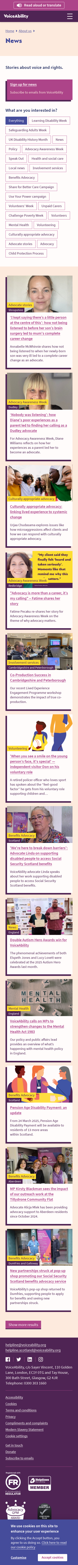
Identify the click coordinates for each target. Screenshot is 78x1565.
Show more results (23, 1324)
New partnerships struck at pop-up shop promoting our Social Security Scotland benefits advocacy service (38, 1276)
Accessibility (14, 1397)
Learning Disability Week (49, 120)
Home (9, 31)
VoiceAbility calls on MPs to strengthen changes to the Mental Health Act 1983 (37, 1026)
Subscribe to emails (19, 1458)
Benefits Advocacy (22, 177)
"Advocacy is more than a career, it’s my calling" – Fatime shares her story (39, 598)
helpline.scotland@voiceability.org (33, 1350)
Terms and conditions (21, 1410)
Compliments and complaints (26, 1423)
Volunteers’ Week (21, 206)
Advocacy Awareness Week (44, 149)
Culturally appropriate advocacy (31, 234)
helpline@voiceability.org (25, 1344)
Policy (13, 149)
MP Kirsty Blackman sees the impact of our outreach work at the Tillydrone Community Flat (39, 1194)
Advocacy (47, 244)
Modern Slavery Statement (24, 1429)
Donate (10, 1451)
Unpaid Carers (51, 206)
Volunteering (46, 225)
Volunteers (59, 215)
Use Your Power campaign (27, 196)
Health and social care (47, 158)
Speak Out (16, 158)
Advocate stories (20, 244)
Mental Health (19, 225)
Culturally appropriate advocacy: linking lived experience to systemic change (38, 511)
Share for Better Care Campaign (31, 187)
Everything (16, 120)
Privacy (10, 1416)
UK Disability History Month (28, 139)
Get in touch (14, 1445)
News (60, 139)
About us (25, 31)
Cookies (11, 1404)
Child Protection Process (26, 253)
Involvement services (48, 168)
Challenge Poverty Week (26, 215)
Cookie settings (16, 1436)
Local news (17, 168)
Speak (38, 5)
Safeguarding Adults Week (28, 130)
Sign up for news (23, 84)
